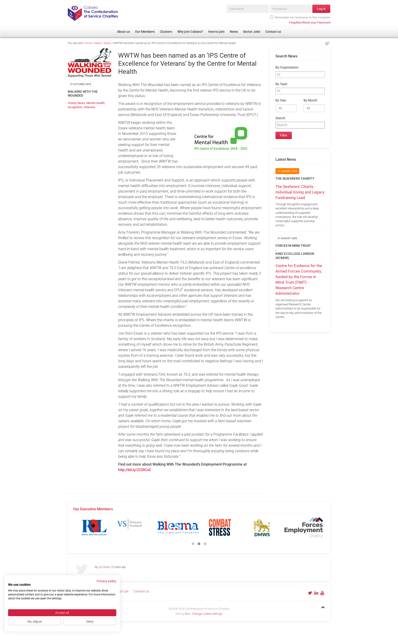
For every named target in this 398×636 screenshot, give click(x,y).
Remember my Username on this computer (302, 17)
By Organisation (286, 67)
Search (280, 118)
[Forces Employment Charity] (304, 527)
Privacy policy (106, 581)
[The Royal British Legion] (94, 527)
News (97, 43)
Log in (321, 9)
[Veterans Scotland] (136, 527)
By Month (310, 100)
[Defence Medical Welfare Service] (262, 527)
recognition (75, 107)
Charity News (76, 103)
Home (88, 43)
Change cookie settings (207, 613)
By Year (280, 100)
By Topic (281, 84)
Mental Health (95, 103)
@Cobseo (104, 567)
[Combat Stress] (220, 527)
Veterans (89, 107)
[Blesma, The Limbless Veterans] (178, 527)
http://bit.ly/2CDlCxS (134, 470)
